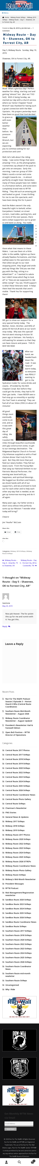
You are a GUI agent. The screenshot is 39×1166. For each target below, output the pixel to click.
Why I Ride (10, 989)
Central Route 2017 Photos (17, 750)
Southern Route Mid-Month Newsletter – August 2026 (17, 712)
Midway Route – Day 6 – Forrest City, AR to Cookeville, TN (28, 563)
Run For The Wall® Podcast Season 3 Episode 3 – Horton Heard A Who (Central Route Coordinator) (18, 703)
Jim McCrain (26, 28)
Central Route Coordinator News (20, 795)
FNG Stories (10, 812)
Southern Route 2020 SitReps (18, 940)
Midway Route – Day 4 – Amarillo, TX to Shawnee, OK (10, 563)
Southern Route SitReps (16, 980)
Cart (30, 1160)
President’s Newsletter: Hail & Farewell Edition (19, 726)
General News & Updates (17, 817)
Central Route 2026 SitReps (17, 790)
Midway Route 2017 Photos (17, 835)
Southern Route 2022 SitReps (18, 944)
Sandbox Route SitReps (15, 926)
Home (7, 17)
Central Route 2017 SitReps (17, 754)
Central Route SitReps (15, 803)
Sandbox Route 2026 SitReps (18, 917)
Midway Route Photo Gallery (18, 870)
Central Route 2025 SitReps (17, 786)
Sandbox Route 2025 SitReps (18, 913)
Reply (4, 626)
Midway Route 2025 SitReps (17, 857)
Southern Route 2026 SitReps (18, 962)
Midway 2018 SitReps (15, 826)
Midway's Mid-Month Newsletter (20, 879)
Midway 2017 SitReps (15, 821)
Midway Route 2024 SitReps (17, 852)
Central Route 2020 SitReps (17, 768)
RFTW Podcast (11, 888)
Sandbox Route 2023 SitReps (18, 904)
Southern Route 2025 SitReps (18, 957)
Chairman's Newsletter (16, 808)
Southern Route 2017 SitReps (18, 931)
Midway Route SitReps (18, 17)
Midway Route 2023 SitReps (17, 848)
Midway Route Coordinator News (20, 866)
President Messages (14, 883)
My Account (6, 1162)
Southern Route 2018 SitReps (18, 935)
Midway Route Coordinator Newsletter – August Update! (18, 719)
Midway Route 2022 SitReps (17, 843)
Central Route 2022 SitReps (17, 772)
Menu (5, 13)
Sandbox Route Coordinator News (20, 922)
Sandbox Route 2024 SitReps (18, 908)
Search (19, 1162)
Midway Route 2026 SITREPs (18, 861)
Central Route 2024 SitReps (17, 781)
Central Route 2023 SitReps (17, 777)
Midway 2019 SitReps (18, 551)
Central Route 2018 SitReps (17, 759)
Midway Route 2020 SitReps (17, 839)
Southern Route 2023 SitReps (18, 948)
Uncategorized (12, 985)
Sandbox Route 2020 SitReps (18, 899)
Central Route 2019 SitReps (17, 763)
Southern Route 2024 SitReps (18, 953)
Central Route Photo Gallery (18, 799)
